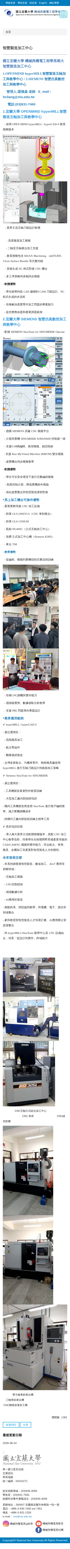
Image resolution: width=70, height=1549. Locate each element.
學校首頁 (10, 2)
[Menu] (63, 14)
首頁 (8, 31)
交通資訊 (8, 1473)
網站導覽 (54, 2)
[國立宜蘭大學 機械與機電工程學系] (35, 12)
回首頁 (33, 2)
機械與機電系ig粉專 (21, 1523)
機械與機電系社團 (53, 1529)
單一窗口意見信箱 (13, 1469)
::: (2, 2)
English (43, 2)
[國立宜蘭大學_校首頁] (22, 1459)
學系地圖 (8, 1477)
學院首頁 (22, 2)
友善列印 (11, 1424)
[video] (39, 1523)
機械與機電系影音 (53, 1523)
